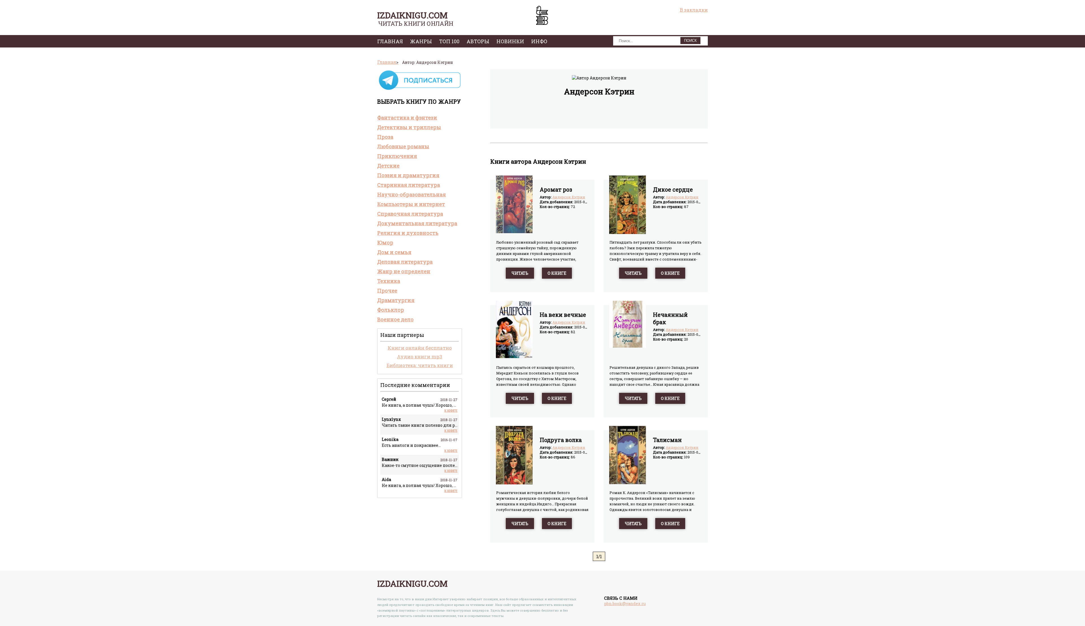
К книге (450, 410)
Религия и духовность (408, 232)
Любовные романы (403, 146)
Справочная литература (410, 213)
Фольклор (390, 309)
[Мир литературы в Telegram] (419, 89)
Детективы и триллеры (409, 127)
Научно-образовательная (411, 194)
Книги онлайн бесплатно (420, 348)
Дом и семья (394, 252)
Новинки (510, 41)
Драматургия (396, 300)
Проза (385, 136)
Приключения (397, 156)
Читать (519, 273)
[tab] (419, 117)
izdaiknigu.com (412, 15)
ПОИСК (690, 40)
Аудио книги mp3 (419, 356)
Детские (388, 165)
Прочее (387, 290)
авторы (477, 41)
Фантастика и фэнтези (407, 117)
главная (390, 41)
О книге (557, 273)
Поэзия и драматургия (408, 175)
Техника (388, 281)
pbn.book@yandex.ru (625, 603)
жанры (421, 41)
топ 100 (449, 41)
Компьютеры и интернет (411, 204)
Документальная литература (417, 223)
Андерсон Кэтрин (568, 197)
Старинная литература (408, 184)
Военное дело (395, 319)
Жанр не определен (403, 271)
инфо (539, 41)
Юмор (385, 242)
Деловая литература (405, 261)
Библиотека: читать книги (420, 365)
